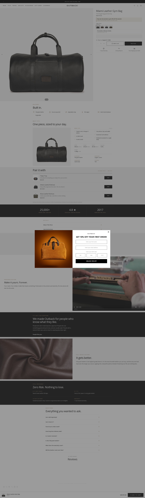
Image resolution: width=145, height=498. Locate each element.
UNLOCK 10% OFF (91, 261)
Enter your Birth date (91, 251)
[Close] (108, 232)
